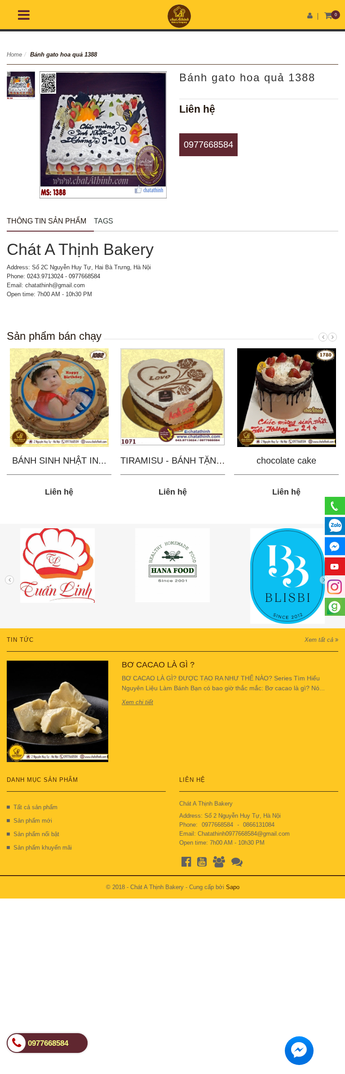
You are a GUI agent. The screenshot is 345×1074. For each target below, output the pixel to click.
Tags (103, 221)
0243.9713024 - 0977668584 (63, 276)
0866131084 (258, 824)
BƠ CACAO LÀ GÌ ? (158, 664)
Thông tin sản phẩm (46, 221)
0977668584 (208, 144)
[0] (328, 16)
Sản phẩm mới (32, 820)
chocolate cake (286, 460)
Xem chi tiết (137, 702)
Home (14, 54)
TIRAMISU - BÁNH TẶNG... (175, 460)
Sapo (232, 887)
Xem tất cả (320, 639)
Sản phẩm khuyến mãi (42, 847)
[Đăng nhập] (310, 15)
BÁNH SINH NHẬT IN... (59, 460)
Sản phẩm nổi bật (36, 834)
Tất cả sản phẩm (35, 807)
